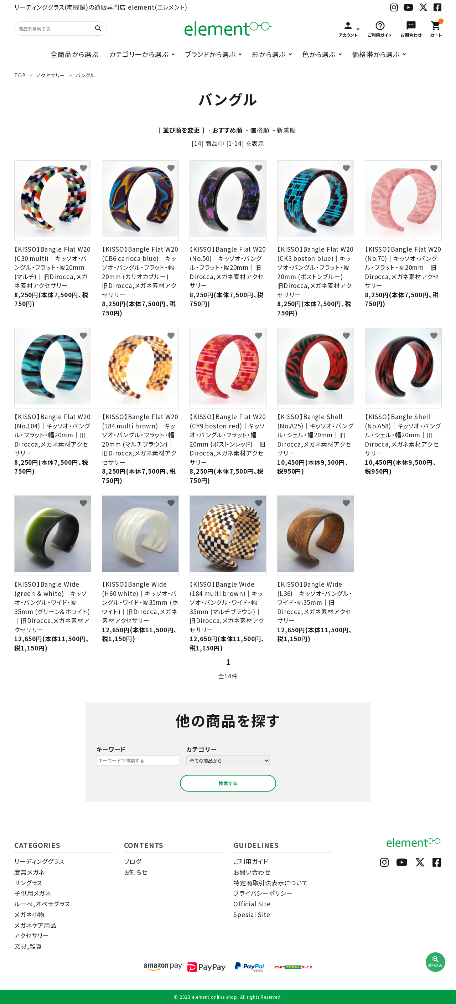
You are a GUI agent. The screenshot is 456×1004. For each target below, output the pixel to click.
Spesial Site (251, 914)
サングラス (28, 882)
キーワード (111, 749)
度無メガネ (29, 871)
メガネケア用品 (35, 925)
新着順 (286, 129)
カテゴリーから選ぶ (139, 54)
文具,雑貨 (28, 946)
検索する (228, 783)
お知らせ (135, 871)
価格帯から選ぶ (376, 54)
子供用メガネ (32, 893)
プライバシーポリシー (263, 893)
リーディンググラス (39, 861)
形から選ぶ (268, 54)
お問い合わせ (251, 871)
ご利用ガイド (250, 861)
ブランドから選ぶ (210, 54)
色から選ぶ (319, 54)
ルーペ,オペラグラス (42, 903)
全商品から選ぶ (74, 54)
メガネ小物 (29, 914)
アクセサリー (31, 935)
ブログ (133, 861)
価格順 (259, 129)
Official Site (252, 903)
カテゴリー (201, 749)
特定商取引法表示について (270, 882)
